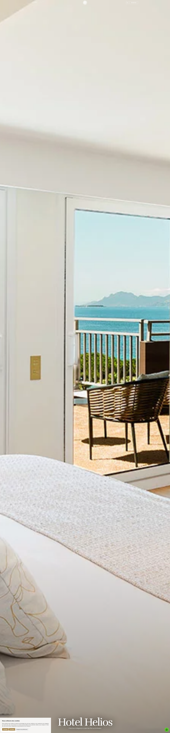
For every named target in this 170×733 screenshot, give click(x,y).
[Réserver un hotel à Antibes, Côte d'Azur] (127, 2)
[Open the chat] (167, 730)
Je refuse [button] (12, 729)
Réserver (133, 2)
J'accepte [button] (5, 729)
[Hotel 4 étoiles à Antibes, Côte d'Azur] (85, 3)
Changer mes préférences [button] (21, 729)
